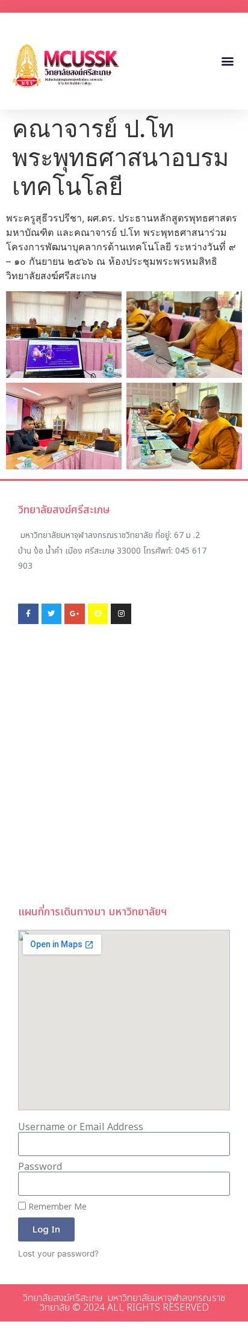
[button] (228, 61)
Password (40, 1167)
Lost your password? (58, 1253)
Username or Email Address (80, 1127)
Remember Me (56, 1207)
